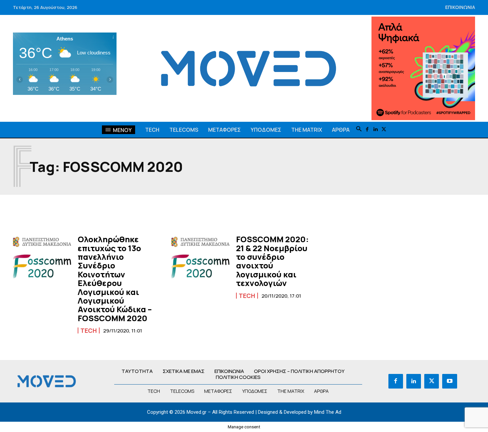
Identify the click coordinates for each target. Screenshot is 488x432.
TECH (88, 330)
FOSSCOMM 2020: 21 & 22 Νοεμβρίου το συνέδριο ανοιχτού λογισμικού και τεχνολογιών (272, 261)
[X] (383, 129)
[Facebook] (367, 129)
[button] (359, 129)
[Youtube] (449, 381)
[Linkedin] (375, 129)
